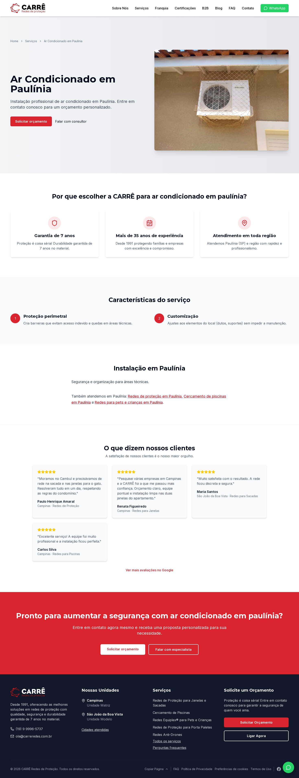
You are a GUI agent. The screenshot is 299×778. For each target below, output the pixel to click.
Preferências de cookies (231, 769)
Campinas (95, 700)
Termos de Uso (261, 769)
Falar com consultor (71, 121)
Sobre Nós (120, 8)
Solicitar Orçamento (256, 722)
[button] (221, 100)
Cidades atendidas (95, 730)
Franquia (161, 8)
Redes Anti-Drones (167, 735)
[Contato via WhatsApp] (288, 767)
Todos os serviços (167, 741)
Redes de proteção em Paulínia (155, 396)
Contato (248, 8)
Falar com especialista (173, 649)
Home (14, 41)
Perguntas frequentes (169, 748)
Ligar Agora (256, 736)
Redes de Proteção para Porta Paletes (182, 727)
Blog (218, 8)
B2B (205, 8)
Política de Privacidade (196, 769)
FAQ (232, 8)
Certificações (185, 8)
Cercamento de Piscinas (171, 713)
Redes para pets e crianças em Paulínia (129, 402)
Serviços (141, 8)
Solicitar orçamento (31, 121)
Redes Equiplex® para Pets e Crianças (182, 720)
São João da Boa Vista (105, 714)
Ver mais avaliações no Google (149, 570)
